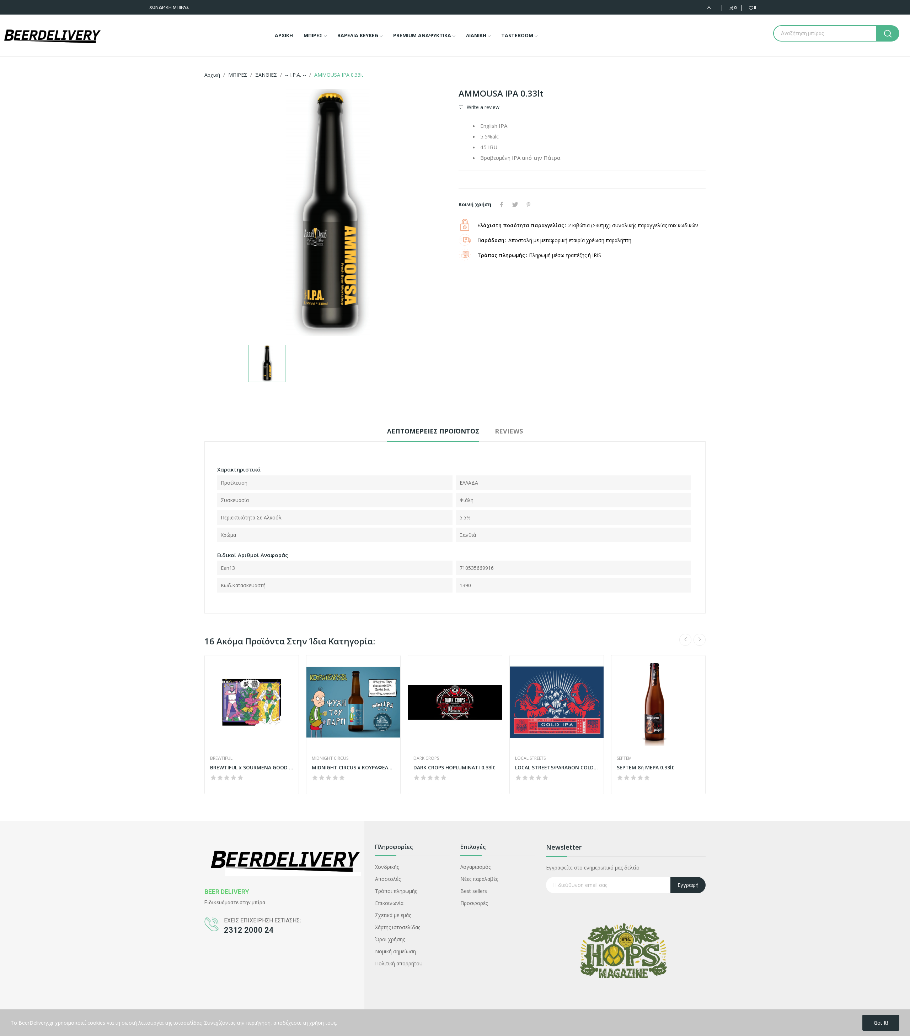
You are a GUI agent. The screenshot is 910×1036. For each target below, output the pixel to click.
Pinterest (528, 204)
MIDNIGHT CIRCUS (330, 758)
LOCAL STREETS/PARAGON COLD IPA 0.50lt (556, 767)
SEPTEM (624, 758)
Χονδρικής (387, 866)
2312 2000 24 (249, 930)
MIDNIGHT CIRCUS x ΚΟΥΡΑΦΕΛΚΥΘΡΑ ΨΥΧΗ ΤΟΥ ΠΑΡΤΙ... (353, 767)
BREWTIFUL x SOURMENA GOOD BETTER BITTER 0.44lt (251, 767)
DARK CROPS (426, 758)
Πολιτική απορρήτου (399, 963)
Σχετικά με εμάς (393, 915)
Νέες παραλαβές (479, 879)
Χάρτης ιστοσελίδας (397, 927)
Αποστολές (388, 879)
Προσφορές (474, 903)
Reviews (509, 431)
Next (700, 640)
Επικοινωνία (389, 903)
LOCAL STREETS (530, 758)
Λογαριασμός (475, 866)
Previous (685, 640)
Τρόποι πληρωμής (396, 891)
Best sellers (473, 891)
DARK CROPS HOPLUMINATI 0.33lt (454, 767)
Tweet (515, 204)
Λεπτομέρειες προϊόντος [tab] (433, 431)
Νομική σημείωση (395, 951)
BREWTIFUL (221, 758)
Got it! (881, 1022)
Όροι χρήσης (390, 939)
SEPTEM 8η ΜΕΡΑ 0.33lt (645, 767)
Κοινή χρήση (501, 204)
